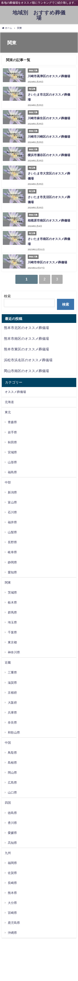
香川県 (12, 822)
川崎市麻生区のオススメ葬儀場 (49, 118)
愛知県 (12, 572)
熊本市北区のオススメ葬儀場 (26, 327)
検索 (7, 296)
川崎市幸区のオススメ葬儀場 (47, 262)
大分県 (12, 902)
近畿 (8, 662)
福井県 (12, 522)
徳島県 (12, 812)
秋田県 (12, 442)
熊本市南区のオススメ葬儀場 (26, 338)
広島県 (12, 782)
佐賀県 (12, 872)
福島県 (12, 472)
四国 (8, 802)
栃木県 (12, 602)
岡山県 (12, 772)
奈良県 (12, 722)
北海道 (9, 401)
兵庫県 (12, 712)
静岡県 (12, 562)
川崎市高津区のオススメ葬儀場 (49, 76)
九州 (8, 852)
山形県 (12, 462)
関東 (8, 582)
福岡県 (12, 862)
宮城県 (12, 452)
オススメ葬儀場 (15, 391)
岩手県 (12, 432)
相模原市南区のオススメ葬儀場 (49, 220)
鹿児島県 (14, 922)
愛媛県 (12, 832)
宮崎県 (12, 912)
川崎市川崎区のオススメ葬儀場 (49, 136)
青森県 (12, 422)
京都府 (12, 692)
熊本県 (12, 892)
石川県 (12, 512)
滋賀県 (12, 682)
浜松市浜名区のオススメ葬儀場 (28, 360)
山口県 (12, 792)
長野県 (12, 542)
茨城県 (12, 592)
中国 (8, 742)
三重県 (12, 672)
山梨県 (12, 532)
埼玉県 (12, 622)
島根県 (12, 762)
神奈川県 (14, 652)
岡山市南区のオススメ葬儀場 (26, 371)
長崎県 (12, 882)
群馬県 (12, 612)
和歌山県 (14, 732)
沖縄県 (12, 932)
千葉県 (12, 632)
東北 (8, 412)
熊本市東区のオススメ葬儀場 (26, 349)
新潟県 (12, 492)
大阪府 (12, 702)
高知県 (12, 842)
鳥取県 (12, 752)
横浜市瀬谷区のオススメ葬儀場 (49, 154)
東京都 (12, 642)
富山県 (12, 502)
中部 (8, 482)
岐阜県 (12, 552)
